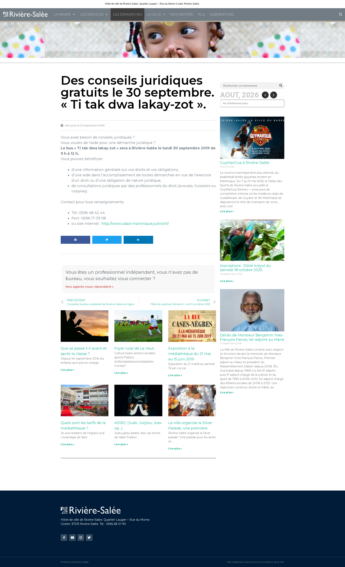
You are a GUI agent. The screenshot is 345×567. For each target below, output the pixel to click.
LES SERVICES (92, 14)
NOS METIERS (181, 14)
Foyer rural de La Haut (134, 348)
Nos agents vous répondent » (90, 286)
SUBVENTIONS (222, 14)
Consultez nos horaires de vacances (220, 3)
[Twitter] (89, 537)
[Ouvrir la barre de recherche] (340, 14)
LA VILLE (154, 14)
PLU (201, 14)
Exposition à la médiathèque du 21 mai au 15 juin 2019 (189, 353)
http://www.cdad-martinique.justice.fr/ (135, 223)
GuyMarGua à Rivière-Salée (244, 163)
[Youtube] (72, 537)
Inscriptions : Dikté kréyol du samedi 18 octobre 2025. (245, 268)
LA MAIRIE (62, 14)
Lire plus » (67, 369)
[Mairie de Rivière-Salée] (26, 14)
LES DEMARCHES (127, 14)
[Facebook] (64, 537)
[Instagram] (80, 537)
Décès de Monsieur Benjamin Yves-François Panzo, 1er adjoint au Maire (252, 337)
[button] (75, 240)
